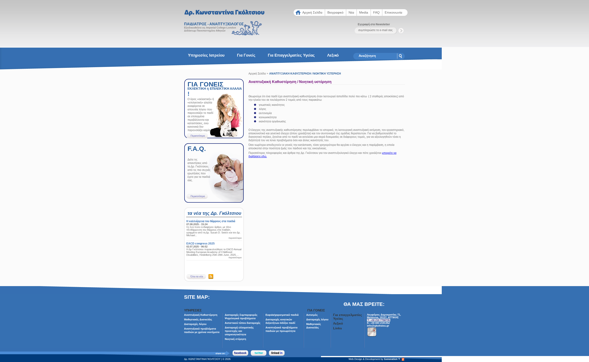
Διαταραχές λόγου (317, 319)
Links (337, 328)
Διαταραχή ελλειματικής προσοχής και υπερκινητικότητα (239, 331)
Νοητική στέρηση (235, 339)
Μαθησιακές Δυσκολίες (198, 319)
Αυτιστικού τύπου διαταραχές (242, 323)
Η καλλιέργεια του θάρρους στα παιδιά (210, 221)
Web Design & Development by (374, 359)
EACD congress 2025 (200, 243)
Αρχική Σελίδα (257, 73)
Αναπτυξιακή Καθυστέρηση (200, 314)
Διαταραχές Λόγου (195, 324)
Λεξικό (333, 55)
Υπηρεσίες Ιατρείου (206, 55)
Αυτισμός (312, 314)
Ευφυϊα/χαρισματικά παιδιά (282, 314)
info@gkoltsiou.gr (378, 325)
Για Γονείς (246, 55)
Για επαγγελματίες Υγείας (291, 55)
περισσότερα (235, 238)
